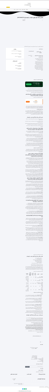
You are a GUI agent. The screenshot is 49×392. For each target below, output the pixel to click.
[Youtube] (40, 338)
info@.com (20, 376)
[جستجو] (30, 6)
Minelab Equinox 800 (39, 307)
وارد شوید (37, 371)
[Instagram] (38, 338)
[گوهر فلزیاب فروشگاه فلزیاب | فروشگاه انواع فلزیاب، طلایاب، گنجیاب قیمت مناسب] (48, 1)
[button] (33, 49)
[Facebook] (42, 338)
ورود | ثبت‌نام (7, 7)
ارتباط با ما (17, 9)
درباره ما (20, 9)
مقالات (14, 9)
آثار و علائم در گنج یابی (40, 46)
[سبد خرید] (6, 10)
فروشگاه (27, 9)
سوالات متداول (23, 9)
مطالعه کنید (42, 360)
